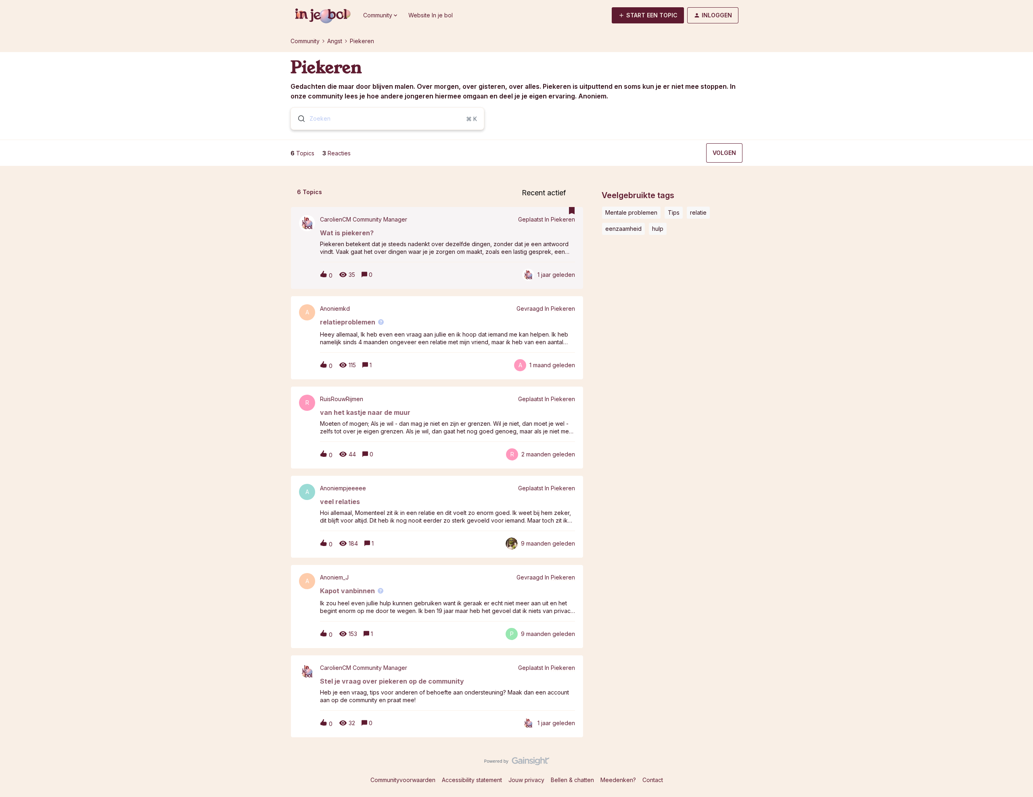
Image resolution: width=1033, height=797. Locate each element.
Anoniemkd (335, 309)
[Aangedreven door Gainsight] (516, 763)
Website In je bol (430, 15)
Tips (674, 212)
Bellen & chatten (572, 779)
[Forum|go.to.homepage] (322, 15)
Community (305, 41)
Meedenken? (618, 779)
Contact (652, 779)
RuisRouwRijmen (341, 399)
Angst (334, 41)
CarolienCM (335, 219)
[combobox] (387, 118)
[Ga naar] (298, 118)
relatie (698, 212)
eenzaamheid (623, 228)
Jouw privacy (526, 779)
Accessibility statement (472, 779)
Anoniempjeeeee (343, 488)
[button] (648, 15)
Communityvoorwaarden (402, 779)
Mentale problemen (631, 212)
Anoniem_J (334, 577)
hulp (657, 228)
